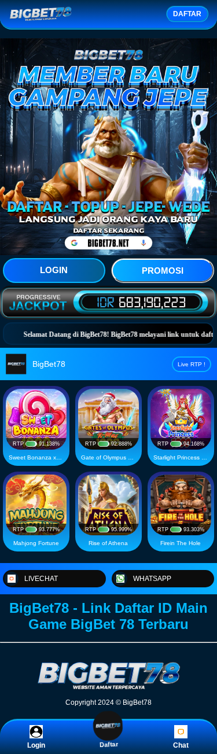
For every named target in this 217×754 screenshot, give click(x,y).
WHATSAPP (152, 579)
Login (36, 745)
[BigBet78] (108, 689)
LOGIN (54, 270)
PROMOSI (162, 270)
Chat (181, 745)
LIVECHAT (41, 579)
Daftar (108, 746)
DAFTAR (187, 14)
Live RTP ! (191, 364)
